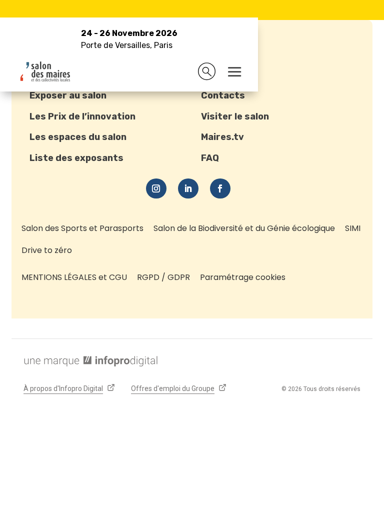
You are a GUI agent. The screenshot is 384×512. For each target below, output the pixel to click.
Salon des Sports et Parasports (83, 228)
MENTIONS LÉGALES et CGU (74, 277)
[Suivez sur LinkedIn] (188, 188)
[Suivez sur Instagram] (156, 188)
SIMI (352, 228)
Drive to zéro (47, 250)
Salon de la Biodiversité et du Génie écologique (244, 228)
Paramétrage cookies (243, 277)
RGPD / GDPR (163, 277)
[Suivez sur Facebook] (220, 188)
